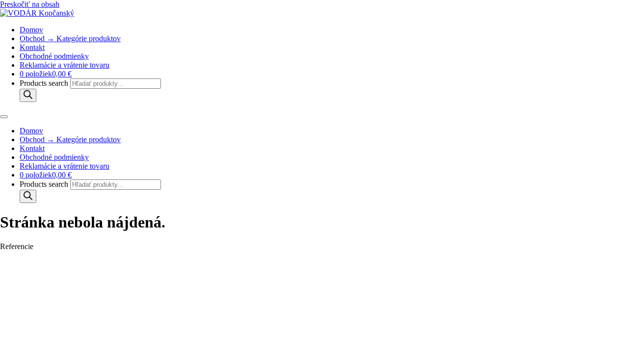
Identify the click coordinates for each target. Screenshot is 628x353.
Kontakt (32, 47)
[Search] (28, 95)
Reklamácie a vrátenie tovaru (64, 65)
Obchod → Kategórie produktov (70, 38)
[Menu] (4, 116)
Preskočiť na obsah (29, 4)
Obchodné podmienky (54, 56)
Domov (31, 29)
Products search (45, 83)
